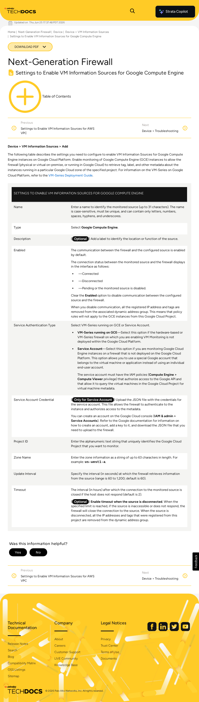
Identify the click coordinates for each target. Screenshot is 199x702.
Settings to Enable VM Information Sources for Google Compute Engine (55, 36)
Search (12, 650)
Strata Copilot (177, 11)
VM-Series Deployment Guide (70, 175)
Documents (109, 658)
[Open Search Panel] (132, 12)
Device (57, 32)
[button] (196, 561)
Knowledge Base (66, 665)
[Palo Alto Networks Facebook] (152, 630)
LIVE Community (66, 658)
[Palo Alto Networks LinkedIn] (163, 630)
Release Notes (18, 644)
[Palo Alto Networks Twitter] (175, 630)
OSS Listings (16, 669)
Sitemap (13, 676)
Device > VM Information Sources (87, 32)
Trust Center (109, 645)
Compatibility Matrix (21, 663)
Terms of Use (110, 652)
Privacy (106, 639)
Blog (11, 657)
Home (11, 32)
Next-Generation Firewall (34, 32)
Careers (60, 645)
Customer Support (67, 652)
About (58, 639)
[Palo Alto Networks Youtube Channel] (185, 630)
